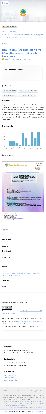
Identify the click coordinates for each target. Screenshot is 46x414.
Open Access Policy (10, 380)
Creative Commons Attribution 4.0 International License (23, 404)
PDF (6, 230)
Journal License (9, 377)
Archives (13, 31)
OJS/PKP (23, 408)
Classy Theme (28, 408)
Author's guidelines (10, 375)
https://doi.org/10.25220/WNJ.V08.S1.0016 (17, 59)
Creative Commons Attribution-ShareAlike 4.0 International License (23, 402)
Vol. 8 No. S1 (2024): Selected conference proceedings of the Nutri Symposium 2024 (22, 36)
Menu (6, 3)
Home (4, 31)
